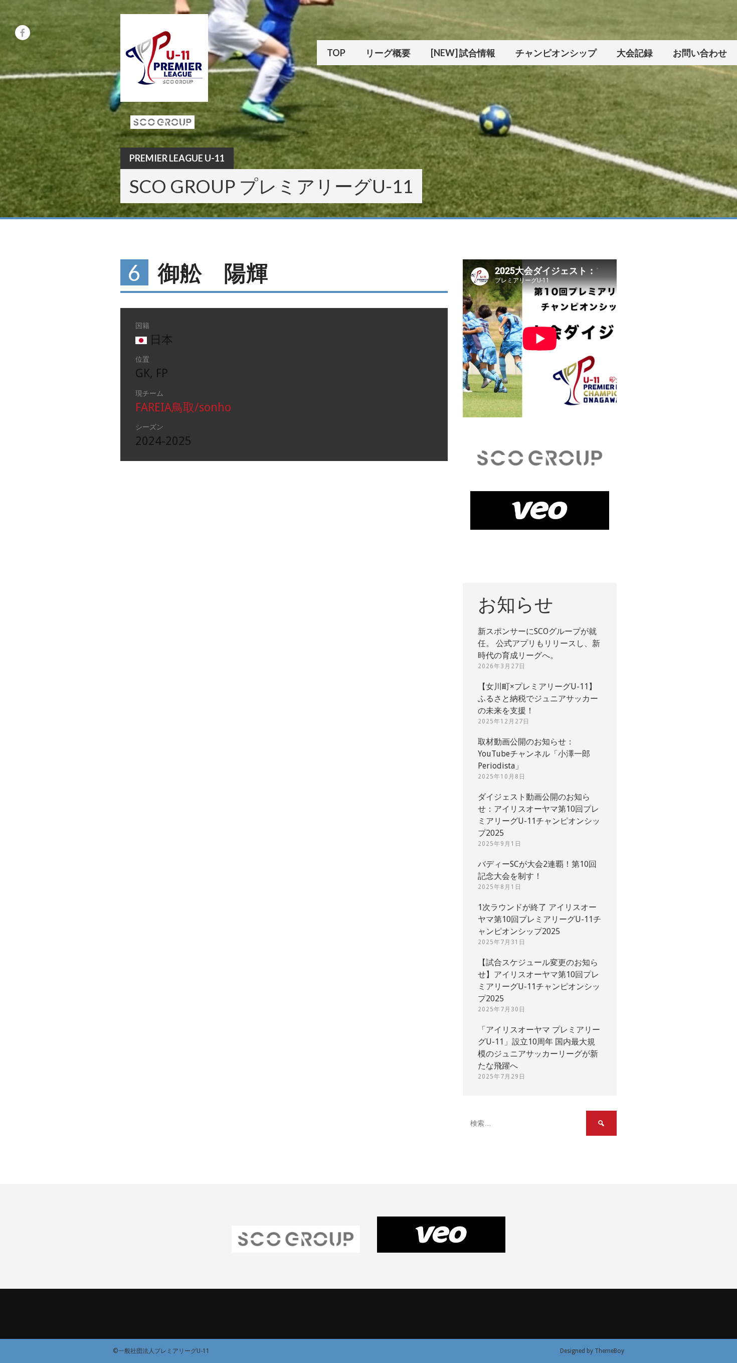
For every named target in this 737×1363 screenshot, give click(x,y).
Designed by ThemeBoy (592, 1350)
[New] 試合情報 (463, 52)
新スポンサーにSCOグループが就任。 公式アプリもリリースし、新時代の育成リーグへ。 (539, 643)
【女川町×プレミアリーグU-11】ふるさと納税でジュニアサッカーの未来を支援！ (538, 698)
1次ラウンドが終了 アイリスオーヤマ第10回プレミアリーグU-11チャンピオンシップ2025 (539, 919)
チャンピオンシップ (556, 52)
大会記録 (635, 52)
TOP (336, 52)
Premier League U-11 (177, 158)
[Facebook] (22, 32)
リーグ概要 (388, 52)
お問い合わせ (700, 52)
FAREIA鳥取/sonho (183, 407)
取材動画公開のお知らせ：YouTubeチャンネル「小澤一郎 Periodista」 (534, 754)
